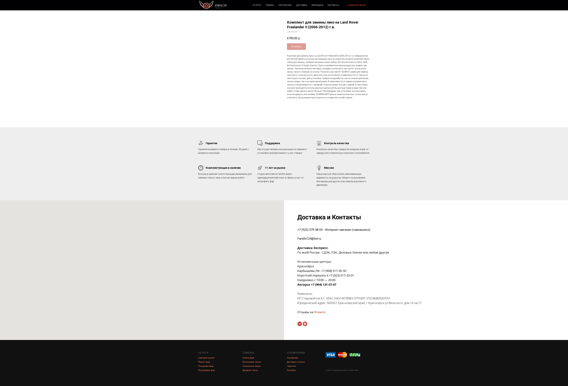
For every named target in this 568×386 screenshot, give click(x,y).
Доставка (301, 5)
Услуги (256, 5)
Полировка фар (205, 366)
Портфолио (285, 5)
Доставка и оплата (296, 362)
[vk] (299, 324)
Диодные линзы (250, 370)
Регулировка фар (206, 370)
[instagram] (305, 324)
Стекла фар (248, 358)
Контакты (333, 5)
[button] (356, 5)
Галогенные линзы (252, 366)
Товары (269, 5)
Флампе (320, 312)
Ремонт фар (204, 362)
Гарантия (291, 366)
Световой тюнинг (206, 358)
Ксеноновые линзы (252, 362)
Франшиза (317, 5)
